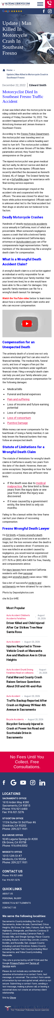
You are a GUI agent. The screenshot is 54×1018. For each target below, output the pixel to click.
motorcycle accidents (35, 223)
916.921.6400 (16, 875)
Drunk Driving (27, 669)
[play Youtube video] (27, 323)
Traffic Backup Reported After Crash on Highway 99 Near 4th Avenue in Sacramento (26, 705)
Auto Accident (13, 615)
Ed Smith (11, 535)
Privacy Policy (17, 963)
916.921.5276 (13, 880)
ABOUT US (7, 893)
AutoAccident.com (26, 241)
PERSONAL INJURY (11, 898)
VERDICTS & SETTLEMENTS (16, 903)
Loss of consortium (19, 417)
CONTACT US (9, 907)
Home (9, 70)
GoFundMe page (20, 179)
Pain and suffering (18, 399)
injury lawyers (14, 569)
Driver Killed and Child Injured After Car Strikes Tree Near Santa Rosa (25, 627)
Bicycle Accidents (15, 719)
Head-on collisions (24, 673)
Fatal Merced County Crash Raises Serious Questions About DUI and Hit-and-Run (24, 681)
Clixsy (13, 997)
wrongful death (21, 577)
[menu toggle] (40, 4)
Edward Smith (37, 85)
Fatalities (21, 618)
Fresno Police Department (35, 134)
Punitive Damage (17, 422)
